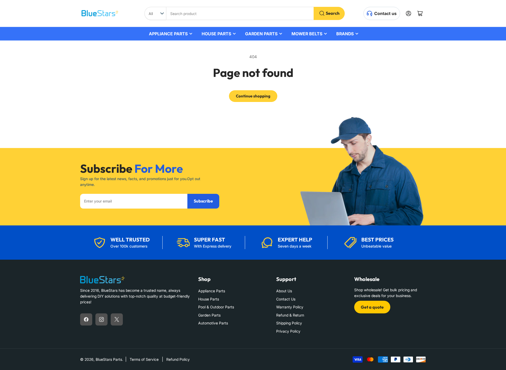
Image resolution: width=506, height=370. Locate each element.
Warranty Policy (289, 307)
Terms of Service (144, 359)
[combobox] (255, 13)
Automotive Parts (213, 323)
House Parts (208, 299)
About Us (284, 291)
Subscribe (203, 201)
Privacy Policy (288, 331)
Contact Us (285, 299)
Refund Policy (178, 359)
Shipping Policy (289, 323)
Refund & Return (290, 315)
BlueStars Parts (109, 359)
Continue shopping (253, 95)
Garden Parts (209, 315)
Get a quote (372, 307)
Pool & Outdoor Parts (216, 307)
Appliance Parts (211, 291)
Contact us (385, 13)
